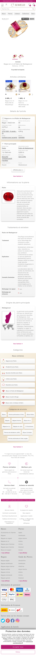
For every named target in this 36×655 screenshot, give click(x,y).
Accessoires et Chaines (8, 533)
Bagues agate (5, 561)
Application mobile (26, 516)
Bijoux (4, 14)
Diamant (21, 547)
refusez (5, 639)
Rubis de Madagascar (26, 148)
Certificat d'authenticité (9, 516)
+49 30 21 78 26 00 (11, 494)
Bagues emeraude (6, 575)
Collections (25, 14)
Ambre (21, 541)
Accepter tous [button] (18, 647)
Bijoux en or (27, 420)
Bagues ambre (5, 569)
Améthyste (22, 563)
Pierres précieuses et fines (16, 414)
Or (19, 127)
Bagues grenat (5, 578)
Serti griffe (22, 157)
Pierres (10, 14)
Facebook (12, 621)
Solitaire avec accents (9, 138)
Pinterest (8, 621)
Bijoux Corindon (27, 432)
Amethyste (22, 535)
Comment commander (9, 513)
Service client (9, 485)
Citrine (21, 544)
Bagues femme (16, 420)
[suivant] (32, 94)
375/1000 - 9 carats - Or (9, 132)
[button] (2, 5)
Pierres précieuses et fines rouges (18, 438)
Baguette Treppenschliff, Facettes (7, 159)
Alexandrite (22, 561)
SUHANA (22, 138)
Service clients (9, 510)
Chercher (33, 9)
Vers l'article (17, 176)
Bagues (7, 420)
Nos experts (26, 513)
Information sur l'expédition (9, 522)
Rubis (4, 148)
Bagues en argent (6, 538)
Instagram (17, 621)
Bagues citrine (5, 572)
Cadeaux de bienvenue (9, 519)
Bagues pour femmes (7, 544)
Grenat (21, 550)
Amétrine (21, 566)
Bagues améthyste (7, 563)
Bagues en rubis (17, 426)
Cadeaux (17, 14)
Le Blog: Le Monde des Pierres (26, 519)
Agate (20, 533)
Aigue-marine (23, 538)
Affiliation (26, 523)
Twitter (3, 621)
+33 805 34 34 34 (10, 492)
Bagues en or (6, 426)
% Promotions (29, 426)
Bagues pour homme (7, 547)
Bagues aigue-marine (7, 566)
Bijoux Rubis (30, 414)
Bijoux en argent (6, 550)
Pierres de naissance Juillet (12, 432)
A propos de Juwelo (26, 510)
